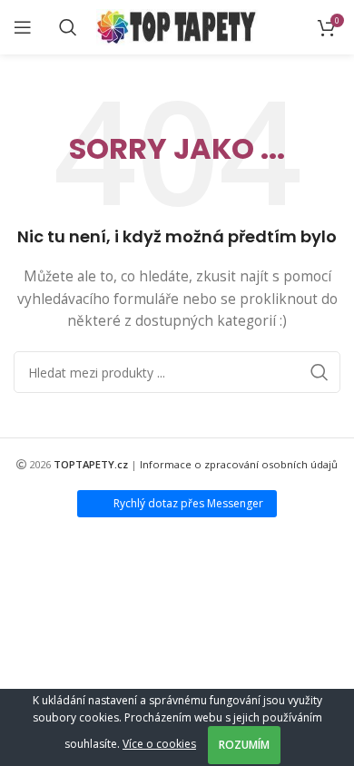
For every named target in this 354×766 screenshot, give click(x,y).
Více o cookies (159, 743)
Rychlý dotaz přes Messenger (188, 503)
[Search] (68, 27)
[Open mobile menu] (23, 27)
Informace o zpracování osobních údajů (239, 464)
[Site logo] (177, 25)
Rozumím (244, 744)
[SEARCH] (319, 372)
